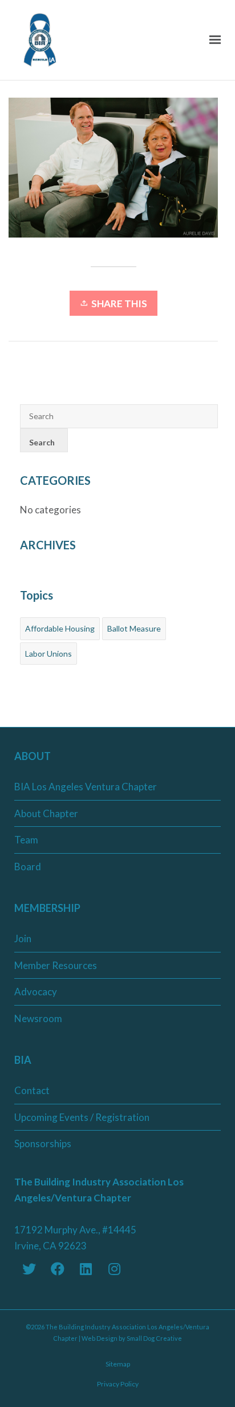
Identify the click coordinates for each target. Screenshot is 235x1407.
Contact (32, 1090)
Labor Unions (48, 653)
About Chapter (46, 813)
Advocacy (35, 992)
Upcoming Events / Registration (81, 1117)
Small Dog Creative (154, 1338)
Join (22, 938)
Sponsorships (42, 1143)
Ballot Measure (134, 628)
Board (27, 867)
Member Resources (55, 965)
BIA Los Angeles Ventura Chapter (85, 787)
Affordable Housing (60, 628)
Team (26, 840)
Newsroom (38, 1018)
